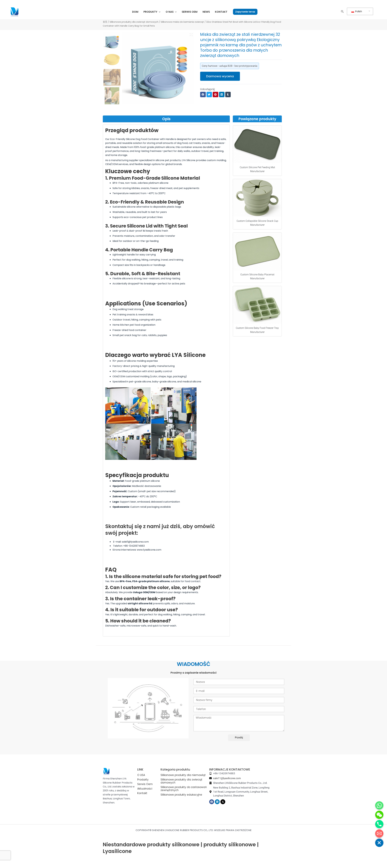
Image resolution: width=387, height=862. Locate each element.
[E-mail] (379, 833)
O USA (141, 775)
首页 (105, 21)
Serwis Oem (145, 784)
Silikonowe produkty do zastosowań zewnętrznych (184, 788)
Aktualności (144, 788)
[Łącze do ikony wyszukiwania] (342, 12)
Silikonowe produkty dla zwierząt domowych (134, 21)
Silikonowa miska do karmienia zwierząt (182, 21)
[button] (203, 94)
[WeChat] (379, 815)
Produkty (143, 779)
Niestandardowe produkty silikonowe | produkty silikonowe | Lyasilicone (181, 848)
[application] (158, 12)
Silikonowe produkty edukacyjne (181, 794)
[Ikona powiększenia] (191, 35)
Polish (358, 11)
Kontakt (142, 793)
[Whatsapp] (379, 805)
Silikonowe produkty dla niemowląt (183, 775)
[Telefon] (379, 824)
